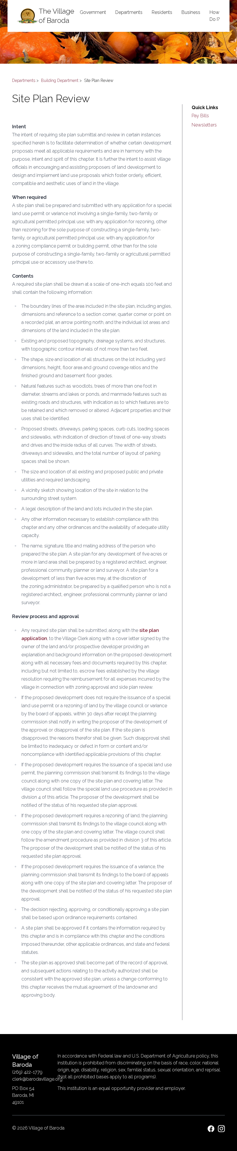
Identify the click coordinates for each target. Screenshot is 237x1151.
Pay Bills (200, 115)
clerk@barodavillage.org (37, 1079)
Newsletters (204, 125)
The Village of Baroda (56, 16)
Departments (23, 80)
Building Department (59, 80)
